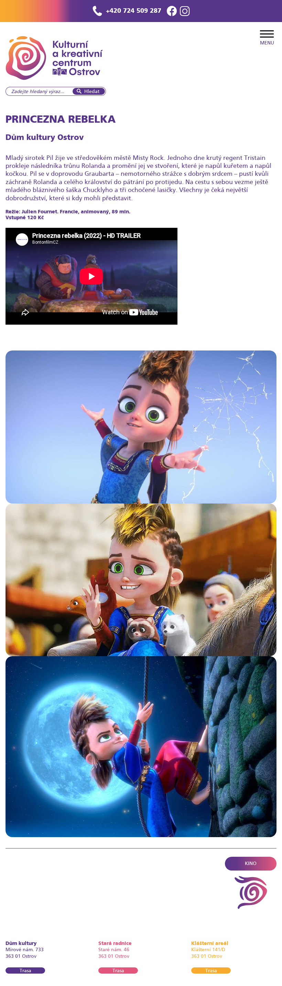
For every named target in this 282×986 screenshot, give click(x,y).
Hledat (91, 91)
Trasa (25, 970)
